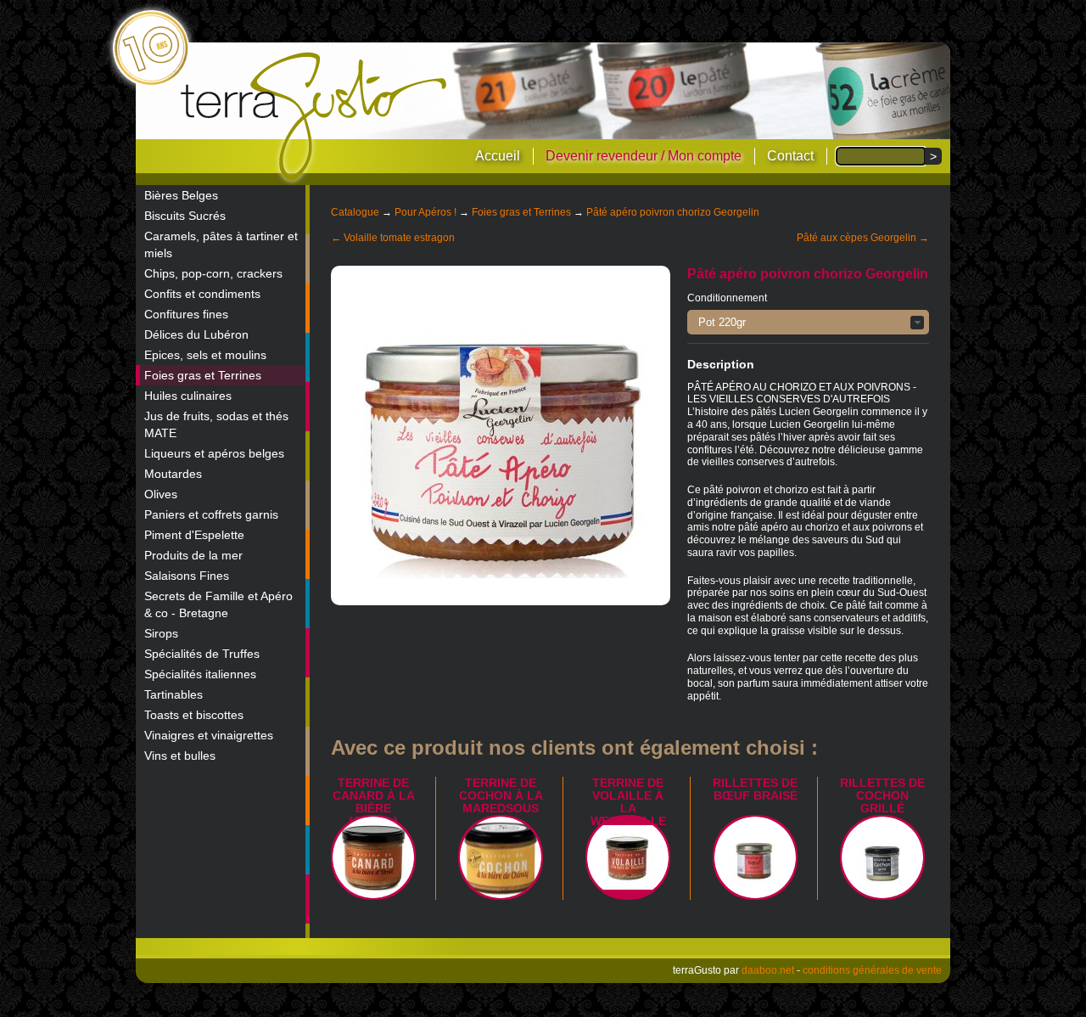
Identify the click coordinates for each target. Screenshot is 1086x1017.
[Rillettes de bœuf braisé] (755, 857)
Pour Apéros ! (425, 212)
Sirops (161, 633)
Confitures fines (186, 314)
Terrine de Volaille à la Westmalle (628, 802)
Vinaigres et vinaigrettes (208, 735)
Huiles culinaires (188, 395)
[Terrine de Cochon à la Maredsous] (500, 857)
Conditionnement (727, 298)
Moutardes (173, 473)
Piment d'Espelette (194, 535)
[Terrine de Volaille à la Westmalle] (628, 857)
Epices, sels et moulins (205, 355)
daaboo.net (768, 970)
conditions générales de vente (872, 970)
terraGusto (315, 117)
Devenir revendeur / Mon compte (644, 156)
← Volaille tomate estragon (393, 238)
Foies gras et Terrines (202, 375)
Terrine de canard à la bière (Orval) (374, 802)
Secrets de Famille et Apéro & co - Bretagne (218, 604)
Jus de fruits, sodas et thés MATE (216, 424)
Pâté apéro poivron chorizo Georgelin (672, 212)
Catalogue (355, 212)
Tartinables (173, 694)
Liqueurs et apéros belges (214, 453)
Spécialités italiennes (200, 674)
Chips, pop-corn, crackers (213, 273)
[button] (808, 322)
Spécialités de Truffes (202, 653)
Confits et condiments (202, 294)
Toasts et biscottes (194, 715)
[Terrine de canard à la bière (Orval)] (373, 857)
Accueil (497, 156)
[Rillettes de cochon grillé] (882, 857)
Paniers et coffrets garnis (211, 514)
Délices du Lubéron (196, 334)
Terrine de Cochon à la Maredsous (501, 795)
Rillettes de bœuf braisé (755, 789)
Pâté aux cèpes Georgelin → (863, 238)
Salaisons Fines (186, 575)
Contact (790, 156)
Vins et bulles (180, 755)
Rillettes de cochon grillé (882, 795)
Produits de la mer (193, 555)
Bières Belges (181, 195)
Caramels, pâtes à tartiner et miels (221, 244)
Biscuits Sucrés (185, 215)
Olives (160, 494)
